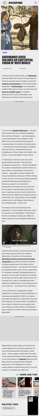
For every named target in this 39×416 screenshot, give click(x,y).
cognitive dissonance (20, 131)
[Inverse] (16, 3)
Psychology (7, 408)
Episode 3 (23, 359)
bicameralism (17, 86)
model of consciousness (11, 84)
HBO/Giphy (8, 247)
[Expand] (29, 398)
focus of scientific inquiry (11, 92)
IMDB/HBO (1, 28)
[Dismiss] (35, 398)
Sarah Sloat (8, 68)
